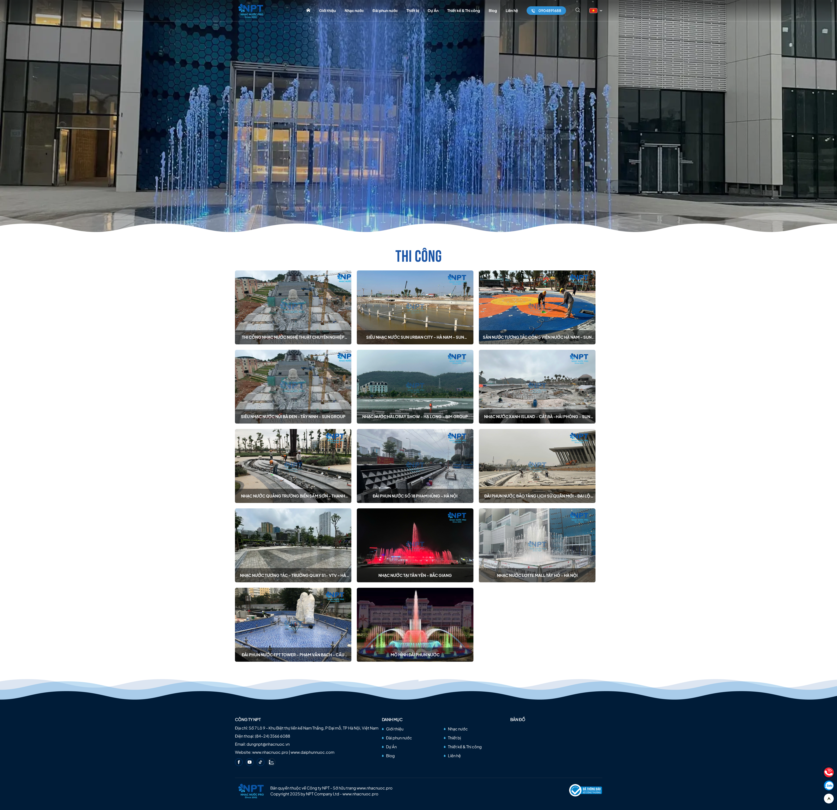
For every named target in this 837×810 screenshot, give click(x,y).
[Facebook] (239, 762)
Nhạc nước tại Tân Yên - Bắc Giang (415, 575)
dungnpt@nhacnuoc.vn (268, 744)
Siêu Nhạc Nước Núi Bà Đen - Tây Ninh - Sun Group (293, 416)
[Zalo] (271, 762)
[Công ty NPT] (251, 10)
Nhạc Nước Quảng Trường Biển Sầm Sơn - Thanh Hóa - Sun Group (293, 496)
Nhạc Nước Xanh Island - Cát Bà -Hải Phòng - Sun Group (537, 416)
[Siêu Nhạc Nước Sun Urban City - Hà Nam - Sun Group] (415, 307)
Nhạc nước (354, 10)
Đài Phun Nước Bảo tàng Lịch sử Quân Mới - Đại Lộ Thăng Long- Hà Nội (537, 496)
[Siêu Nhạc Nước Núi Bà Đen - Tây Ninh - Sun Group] (293, 387)
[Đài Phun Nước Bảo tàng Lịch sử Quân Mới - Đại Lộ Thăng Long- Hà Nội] (537, 466)
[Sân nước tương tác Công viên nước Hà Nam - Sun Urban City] (537, 307)
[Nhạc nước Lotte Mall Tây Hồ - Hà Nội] (537, 545)
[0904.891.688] (829, 772)
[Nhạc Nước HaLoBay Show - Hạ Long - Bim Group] (415, 387)
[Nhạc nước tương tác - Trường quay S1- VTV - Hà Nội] (293, 545)
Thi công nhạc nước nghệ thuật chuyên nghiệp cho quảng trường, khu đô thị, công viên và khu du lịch (293, 337)
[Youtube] (249, 762)
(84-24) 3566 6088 (272, 735)
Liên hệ (512, 10)
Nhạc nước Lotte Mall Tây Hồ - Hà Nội (537, 575)
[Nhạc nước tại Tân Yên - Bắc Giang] (415, 545)
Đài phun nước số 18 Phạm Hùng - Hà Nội (415, 495)
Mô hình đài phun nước (415, 654)
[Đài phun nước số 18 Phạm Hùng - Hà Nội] (415, 466)
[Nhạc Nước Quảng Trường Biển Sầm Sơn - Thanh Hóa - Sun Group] (293, 466)
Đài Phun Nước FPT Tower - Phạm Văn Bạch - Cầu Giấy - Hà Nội (293, 654)
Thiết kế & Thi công (463, 10)
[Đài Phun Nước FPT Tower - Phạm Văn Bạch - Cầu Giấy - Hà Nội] (293, 625)
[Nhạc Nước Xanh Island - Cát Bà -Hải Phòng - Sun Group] (537, 387)
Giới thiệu (327, 10)
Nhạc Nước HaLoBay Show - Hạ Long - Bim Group (415, 416)
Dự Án (433, 10)
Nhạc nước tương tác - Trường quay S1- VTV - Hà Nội (293, 575)
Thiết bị (413, 10)
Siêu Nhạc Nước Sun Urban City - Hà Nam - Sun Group (415, 337)
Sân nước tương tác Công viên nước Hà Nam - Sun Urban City (537, 337)
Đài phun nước (385, 10)
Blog (493, 10)
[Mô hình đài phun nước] (415, 625)
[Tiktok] (260, 762)
